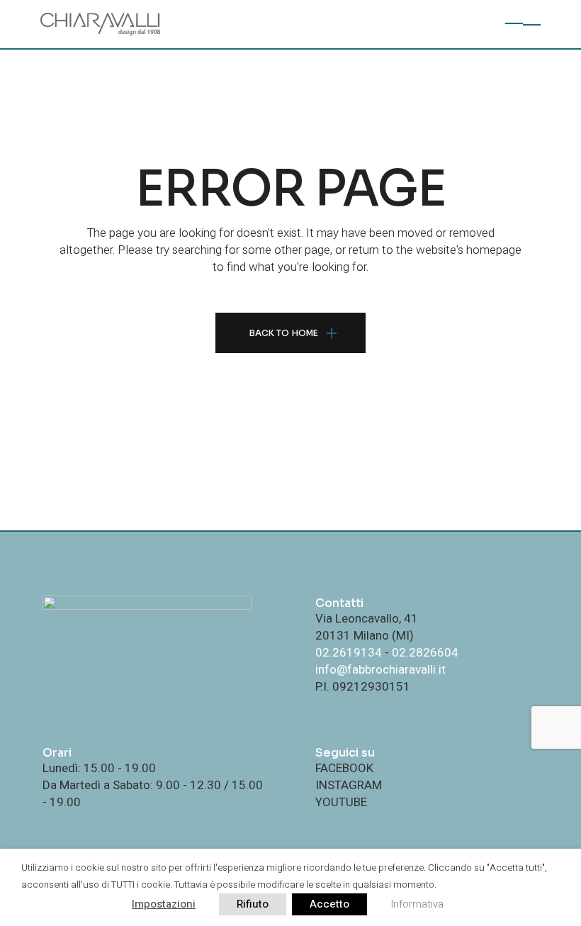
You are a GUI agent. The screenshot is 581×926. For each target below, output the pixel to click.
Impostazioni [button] (164, 904)
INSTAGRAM (348, 785)
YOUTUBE (341, 802)
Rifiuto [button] (253, 904)
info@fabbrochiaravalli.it (380, 670)
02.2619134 (348, 653)
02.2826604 (425, 653)
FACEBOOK (344, 768)
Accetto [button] (329, 904)
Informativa (417, 904)
